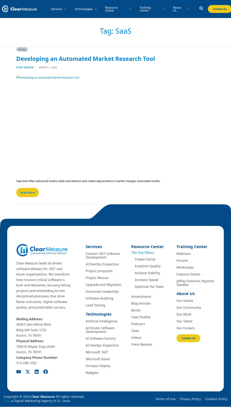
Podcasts (138, 324)
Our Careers (185, 328)
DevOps (22, 49)
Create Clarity (145, 259)
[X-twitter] (27, 371)
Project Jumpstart (99, 271)
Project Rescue (97, 278)
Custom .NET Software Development (103, 255)
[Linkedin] (36, 371)
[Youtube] (18, 371)
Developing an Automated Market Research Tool (85, 58)
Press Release (141, 344)
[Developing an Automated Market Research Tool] (115, 124)
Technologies (84, 9)
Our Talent (184, 321)
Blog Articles (141, 303)
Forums (182, 260)
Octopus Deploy (98, 366)
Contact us (188, 338)
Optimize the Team (149, 286)
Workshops (185, 267)
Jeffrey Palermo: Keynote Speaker (195, 283)
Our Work (183, 314)
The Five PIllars (142, 252)
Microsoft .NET (97, 352)
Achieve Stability (147, 273)
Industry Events (188, 274)
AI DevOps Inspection (102, 264)
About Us (177, 9)
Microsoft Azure (98, 359)
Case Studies (141, 317)
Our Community (188, 307)
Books (136, 310)
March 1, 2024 (48, 67)
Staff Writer (25, 67)
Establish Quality (148, 266)
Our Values (184, 300)
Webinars (183, 253)
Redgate (92, 372)
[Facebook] (45, 371)
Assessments (141, 296)
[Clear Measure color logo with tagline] (42, 250)
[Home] (19, 9)
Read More (27, 192)
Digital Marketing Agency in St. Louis (42, 401)
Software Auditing (99, 298)
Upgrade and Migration (103, 284)
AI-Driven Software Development (100, 330)
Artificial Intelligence (101, 321)
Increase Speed (146, 280)
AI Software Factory (101, 338)
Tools (135, 330)
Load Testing (95, 305)
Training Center (145, 9)
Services (56, 9)
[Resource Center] (201, 8)
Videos (136, 337)
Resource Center (111, 9)
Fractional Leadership (102, 291)
